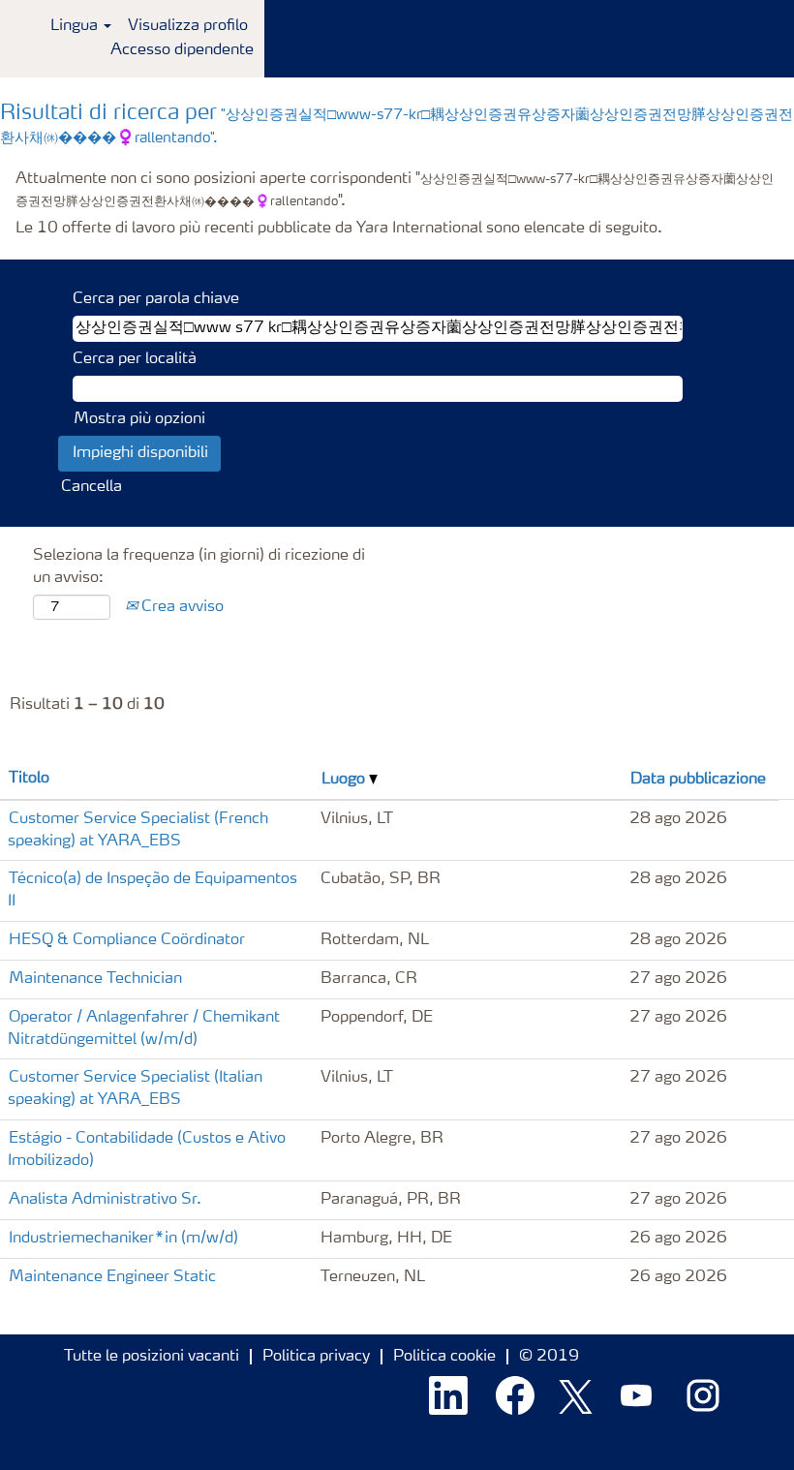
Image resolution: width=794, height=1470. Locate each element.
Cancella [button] (91, 487)
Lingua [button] (76, 26)
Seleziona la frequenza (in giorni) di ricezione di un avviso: (199, 567)
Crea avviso (180, 607)
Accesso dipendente (182, 50)
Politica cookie (444, 1356)
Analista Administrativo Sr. (105, 1200)
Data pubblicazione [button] (698, 779)
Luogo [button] (345, 779)
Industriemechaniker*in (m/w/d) (123, 1238)
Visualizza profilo (188, 26)
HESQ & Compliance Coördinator (127, 940)
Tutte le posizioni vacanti (151, 1356)
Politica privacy (316, 1356)
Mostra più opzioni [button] (139, 419)
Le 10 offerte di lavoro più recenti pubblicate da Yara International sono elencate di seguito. (338, 228)
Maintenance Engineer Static (112, 1277)
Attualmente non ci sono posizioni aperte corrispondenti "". (394, 190)
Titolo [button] (29, 778)
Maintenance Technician (95, 979)
